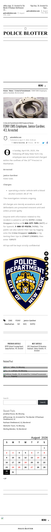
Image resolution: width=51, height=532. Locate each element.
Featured (25, 123)
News (11, 91)
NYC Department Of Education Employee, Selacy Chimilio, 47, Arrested (36, 348)
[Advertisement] (25, 61)
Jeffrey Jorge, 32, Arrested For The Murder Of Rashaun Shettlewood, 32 (23, 418)
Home (5, 91)
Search (5, 398)
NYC (25, 324)
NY (18, 324)
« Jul (4, 478)
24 (13, 467)
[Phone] (46, 278)
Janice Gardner (30, 320)
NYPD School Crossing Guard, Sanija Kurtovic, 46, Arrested (14, 347)
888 (19, 226)
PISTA (28, 226)
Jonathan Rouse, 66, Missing (13, 414)
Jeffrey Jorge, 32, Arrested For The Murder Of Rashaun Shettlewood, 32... (14, 7)
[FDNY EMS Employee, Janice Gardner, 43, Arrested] (25, 107)
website (32, 233)
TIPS (36, 223)
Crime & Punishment (22, 91)
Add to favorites (19, 143)
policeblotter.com (9, 13)
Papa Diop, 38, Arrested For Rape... (39, 6)
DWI (20, 123)
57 (23, 226)
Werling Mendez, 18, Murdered (14, 429)
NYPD (32, 324)
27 (32, 467)
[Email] (46, 273)
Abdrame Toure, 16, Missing (14, 426)
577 (31, 223)
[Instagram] (46, 259)
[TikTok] (46, 268)
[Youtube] (46, 263)
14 (38, 458)
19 (25, 462)
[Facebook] (46, 254)
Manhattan (9, 324)
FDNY (17, 320)
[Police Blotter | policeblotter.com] (2, 520)
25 (19, 467)
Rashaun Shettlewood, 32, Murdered (16, 422)
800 (26, 223)
